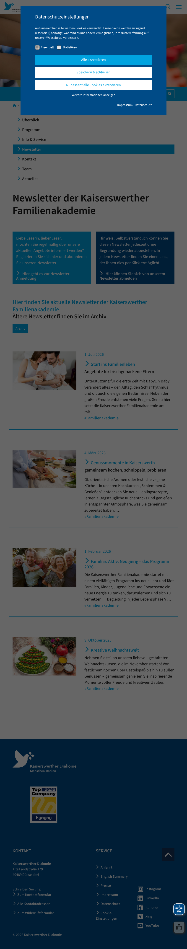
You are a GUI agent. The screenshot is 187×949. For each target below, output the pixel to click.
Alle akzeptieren (93, 59)
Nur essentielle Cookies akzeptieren (93, 85)
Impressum (125, 105)
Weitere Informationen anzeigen (93, 95)
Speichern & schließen (93, 72)
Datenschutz (143, 105)
